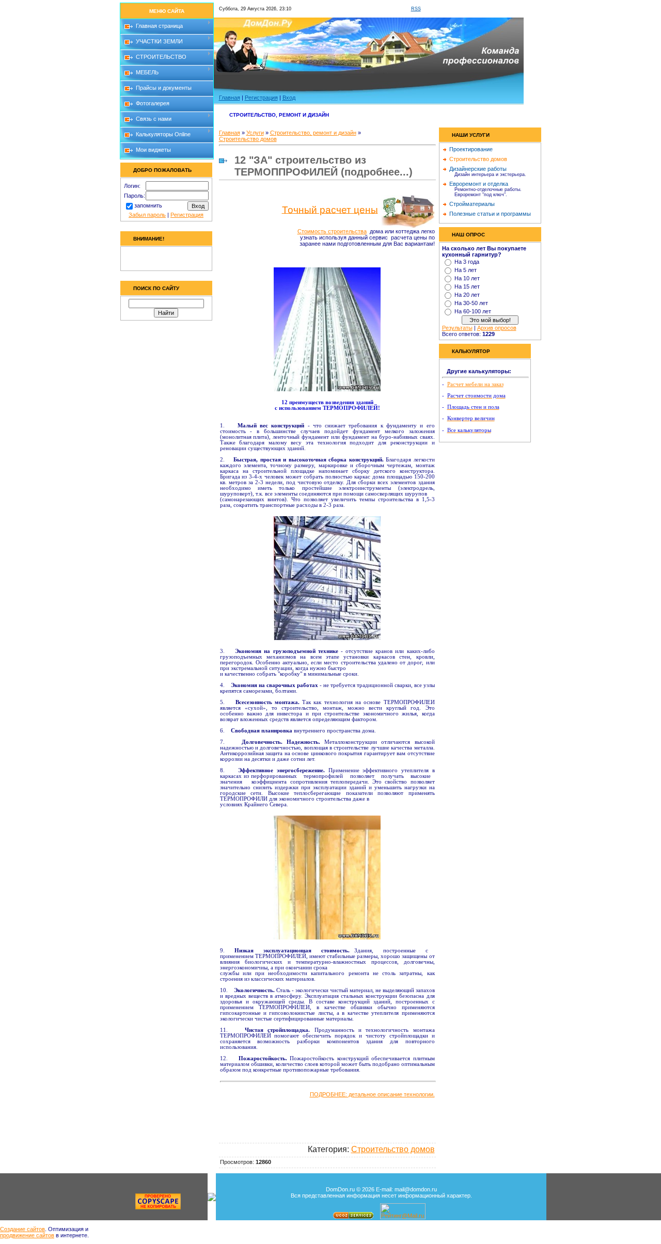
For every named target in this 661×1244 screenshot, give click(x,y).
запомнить (148, 205)
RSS (416, 8)
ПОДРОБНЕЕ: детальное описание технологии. (372, 1094)
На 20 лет (467, 295)
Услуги (255, 133)
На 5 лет (465, 270)
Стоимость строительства (332, 231)
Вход (288, 97)
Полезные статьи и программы (490, 214)
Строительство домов (248, 139)
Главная (229, 97)
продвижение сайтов (27, 1235)
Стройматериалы (472, 204)
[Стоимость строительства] (408, 211)
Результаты (457, 328)
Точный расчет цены (330, 209)
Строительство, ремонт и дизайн (313, 133)
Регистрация (186, 215)
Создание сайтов (22, 1229)
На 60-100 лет (472, 311)
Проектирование (471, 149)
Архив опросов (496, 328)
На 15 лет (467, 286)
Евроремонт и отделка (478, 184)
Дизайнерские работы (478, 169)
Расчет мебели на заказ (475, 384)
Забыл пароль (147, 215)
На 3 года (466, 262)
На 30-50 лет (471, 303)
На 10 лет (467, 278)
